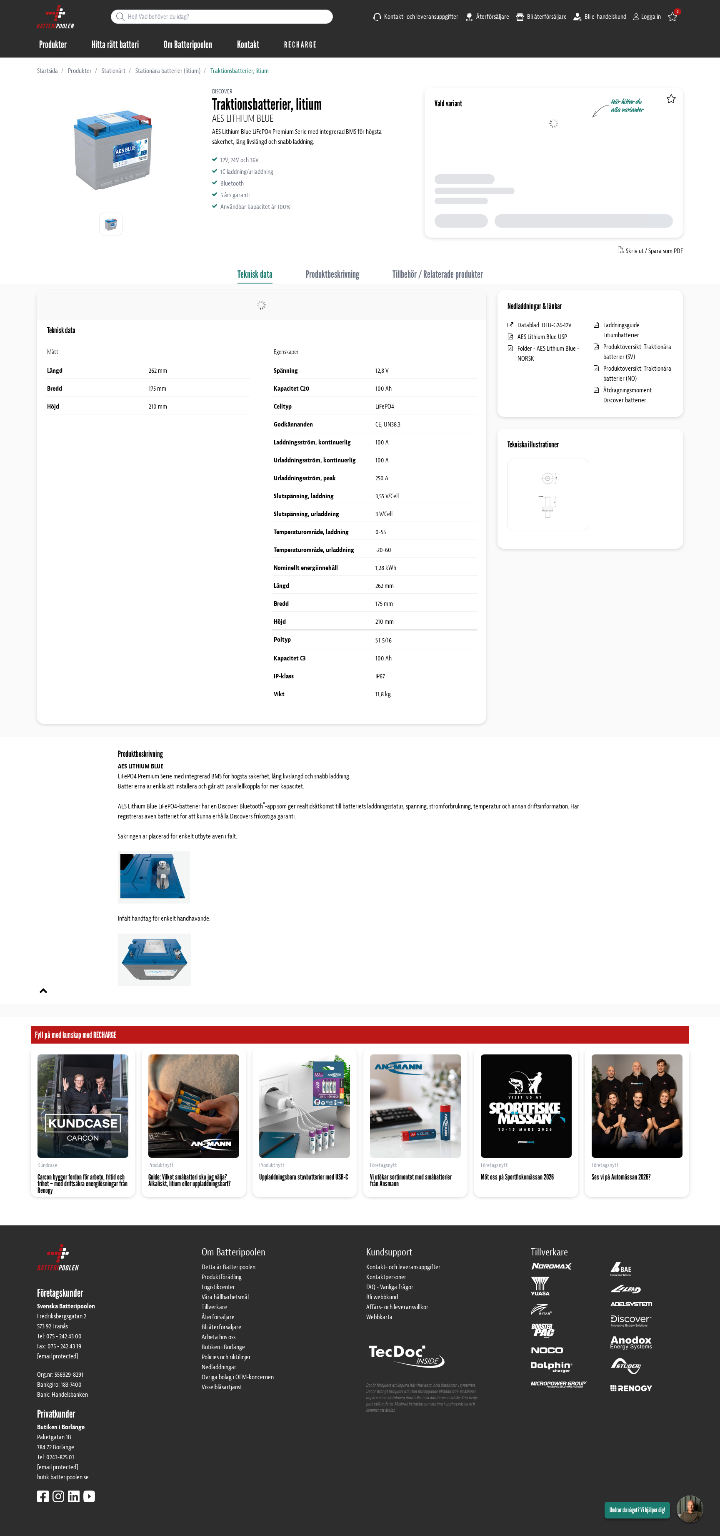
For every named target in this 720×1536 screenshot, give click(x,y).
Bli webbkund (382, 1297)
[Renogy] (631, 1387)
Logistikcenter (218, 1287)
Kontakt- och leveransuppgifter (420, 17)
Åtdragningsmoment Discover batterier (627, 395)
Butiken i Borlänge (223, 1347)
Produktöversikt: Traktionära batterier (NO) (637, 373)
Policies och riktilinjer (226, 1357)
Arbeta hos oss (218, 1337)
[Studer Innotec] (626, 1370)
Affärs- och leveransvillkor (397, 1307)
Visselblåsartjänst (222, 1387)
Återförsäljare (492, 17)
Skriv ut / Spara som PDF (654, 251)
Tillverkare (214, 1307)
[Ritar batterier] (541, 1313)
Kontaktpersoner (386, 1277)
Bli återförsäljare (546, 17)
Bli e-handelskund (604, 17)
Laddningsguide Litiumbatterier (621, 330)
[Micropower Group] (559, 1388)
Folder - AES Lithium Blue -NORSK (548, 353)
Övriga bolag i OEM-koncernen (238, 1377)
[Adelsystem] (631, 1308)
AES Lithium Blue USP (542, 337)
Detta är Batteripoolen (228, 1267)
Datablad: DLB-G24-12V (545, 325)
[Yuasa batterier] (540, 1290)
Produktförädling (222, 1277)
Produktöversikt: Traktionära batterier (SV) (637, 352)
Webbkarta (379, 1317)
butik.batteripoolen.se (63, 1477)
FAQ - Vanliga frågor (389, 1287)
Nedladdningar (219, 1367)
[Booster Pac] (543, 1334)
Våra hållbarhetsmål (225, 1297)
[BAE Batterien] (620, 1273)
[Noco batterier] (547, 1354)
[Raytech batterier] (626, 1293)
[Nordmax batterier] (551, 1269)
